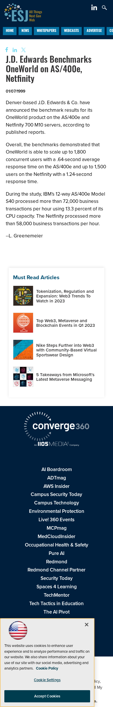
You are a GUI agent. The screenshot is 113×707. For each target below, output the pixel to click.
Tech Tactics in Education (56, 603)
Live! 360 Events (56, 519)
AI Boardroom (56, 469)
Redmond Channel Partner (56, 569)
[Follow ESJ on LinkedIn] (95, 8)
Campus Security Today (56, 494)
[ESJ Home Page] (21, 12)
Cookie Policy (47, 668)
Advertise (94, 31)
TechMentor (57, 595)
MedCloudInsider (56, 536)
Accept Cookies (47, 696)
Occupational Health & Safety (56, 545)
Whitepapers (46, 31)
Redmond (56, 561)
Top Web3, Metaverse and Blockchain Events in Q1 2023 (65, 323)
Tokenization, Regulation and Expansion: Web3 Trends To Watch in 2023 (65, 296)
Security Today (57, 578)
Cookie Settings (47, 680)
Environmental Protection (56, 511)
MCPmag (57, 528)
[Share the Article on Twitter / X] (22, 50)
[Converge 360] (56, 427)
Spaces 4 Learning (57, 586)
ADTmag (56, 477)
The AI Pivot (56, 612)
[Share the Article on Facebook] (4, 50)
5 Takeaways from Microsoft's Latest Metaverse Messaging (65, 377)
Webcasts (71, 31)
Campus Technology (56, 502)
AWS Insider (56, 486)
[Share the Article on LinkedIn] (13, 50)
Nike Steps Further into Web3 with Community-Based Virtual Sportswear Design (66, 350)
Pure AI (56, 553)
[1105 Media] (56, 444)
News (25, 31)
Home (10, 31)
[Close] (86, 624)
